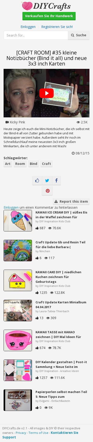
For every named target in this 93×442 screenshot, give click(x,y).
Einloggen (28, 26)
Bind (33, 163)
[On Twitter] (47, 181)
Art (7, 163)
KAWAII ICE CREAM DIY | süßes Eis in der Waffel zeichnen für (61, 214)
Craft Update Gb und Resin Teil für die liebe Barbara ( (60, 244)
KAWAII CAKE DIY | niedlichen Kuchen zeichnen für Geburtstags (58, 277)
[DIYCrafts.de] (46, 5)
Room (20, 163)
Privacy (21, 433)
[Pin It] (47, 191)
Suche (80, 35)
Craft (46, 163)
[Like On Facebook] (37, 181)
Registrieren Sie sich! (57, 26)
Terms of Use (38, 433)
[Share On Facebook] (56, 181)
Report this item (73, 201)
